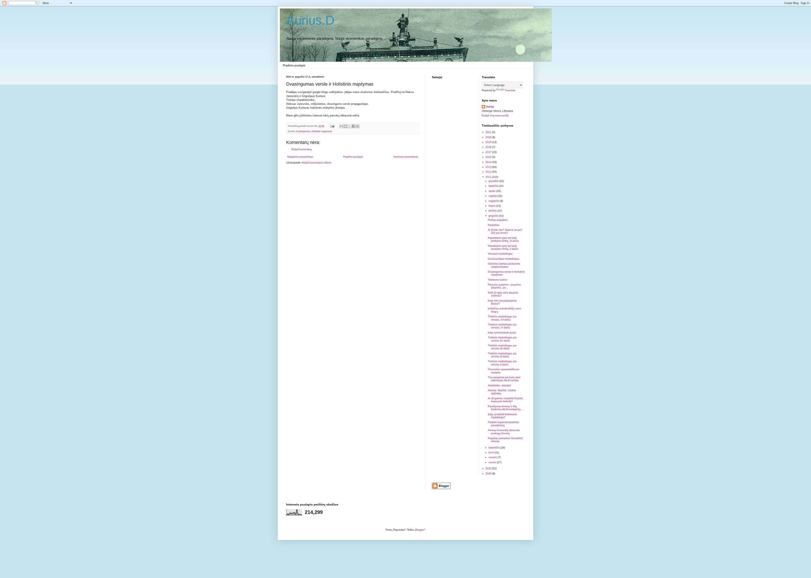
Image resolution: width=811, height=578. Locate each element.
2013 (489, 166)
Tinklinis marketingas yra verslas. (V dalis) (502, 326)
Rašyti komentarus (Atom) (316, 162)
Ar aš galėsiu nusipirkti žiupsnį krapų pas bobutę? (505, 400)
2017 (489, 152)
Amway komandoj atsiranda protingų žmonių (504, 432)
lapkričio (494, 185)
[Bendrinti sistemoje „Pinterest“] (357, 126)
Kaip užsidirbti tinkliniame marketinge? (502, 416)
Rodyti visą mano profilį (495, 115)
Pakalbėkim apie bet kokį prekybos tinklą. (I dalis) (503, 247)
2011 (489, 176)
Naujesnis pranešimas (300, 156)
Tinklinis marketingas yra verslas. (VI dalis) (502, 318)
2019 (489, 142)
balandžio (495, 447)
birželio (493, 210)
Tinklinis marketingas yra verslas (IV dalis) (502, 339)
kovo (492, 452)
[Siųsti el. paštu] (341, 126)
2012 (489, 171)
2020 (489, 137)
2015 (489, 157)
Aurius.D (310, 20)
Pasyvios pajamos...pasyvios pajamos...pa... (504, 286)
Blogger (419, 529)
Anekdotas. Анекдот (499, 385)
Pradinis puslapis (294, 65)
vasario (493, 457)
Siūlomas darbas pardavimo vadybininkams (504, 265)
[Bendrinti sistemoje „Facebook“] (353, 126)
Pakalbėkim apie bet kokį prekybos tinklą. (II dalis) (503, 239)
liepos (492, 205)
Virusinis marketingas (500, 253)
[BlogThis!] (345, 126)
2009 (489, 473)
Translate (510, 90)
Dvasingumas (303, 131)
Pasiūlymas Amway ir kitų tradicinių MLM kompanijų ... (505, 408)
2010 (489, 468)
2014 (489, 162)
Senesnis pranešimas (405, 156)
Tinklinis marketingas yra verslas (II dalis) (502, 355)
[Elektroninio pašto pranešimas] (332, 126)
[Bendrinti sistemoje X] (349, 126)
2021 (489, 132)
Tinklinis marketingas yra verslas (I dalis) (502, 363)
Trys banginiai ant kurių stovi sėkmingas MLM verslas (504, 379)
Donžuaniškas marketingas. (504, 258)
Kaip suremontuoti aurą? (502, 332)
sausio (493, 462)
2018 (489, 147)
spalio (492, 191)
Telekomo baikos (497, 279)
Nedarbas (493, 225)
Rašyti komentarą (301, 149)
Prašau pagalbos (498, 220)
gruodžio (494, 181)
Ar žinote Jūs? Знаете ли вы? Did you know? (505, 231)
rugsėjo (493, 195)
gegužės (494, 215)
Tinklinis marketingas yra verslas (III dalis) (502, 347)
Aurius (490, 106)
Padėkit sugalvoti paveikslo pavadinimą (503, 424)
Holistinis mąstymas (322, 131)
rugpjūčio (494, 200)
